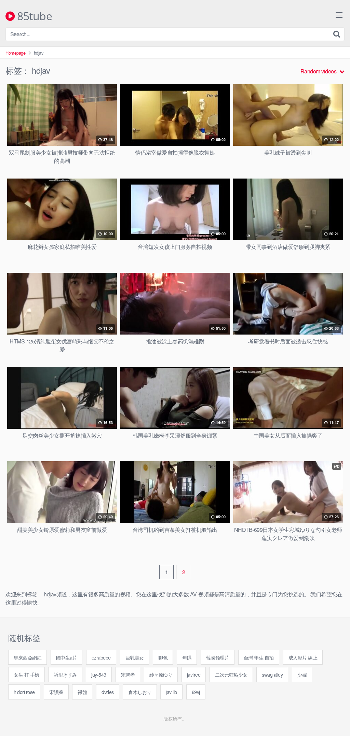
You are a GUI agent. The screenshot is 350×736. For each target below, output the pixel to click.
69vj (196, 691)
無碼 (186, 657)
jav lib (171, 691)
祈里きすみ (65, 674)
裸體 (82, 691)
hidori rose (24, 691)
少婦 (302, 674)
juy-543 (98, 674)
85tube (33, 16)
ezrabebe (101, 657)
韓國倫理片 (217, 657)
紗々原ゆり (161, 674)
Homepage (15, 52)
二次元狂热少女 (231, 674)
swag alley (272, 674)
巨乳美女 (134, 657)
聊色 (162, 657)
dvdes (108, 691)
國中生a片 (66, 657)
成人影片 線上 (303, 657)
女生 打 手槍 (26, 674)
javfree (194, 674)
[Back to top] (331, 714)
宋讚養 (56, 691)
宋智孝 (128, 674)
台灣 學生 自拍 (259, 657)
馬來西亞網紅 (27, 657)
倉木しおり (139, 691)
